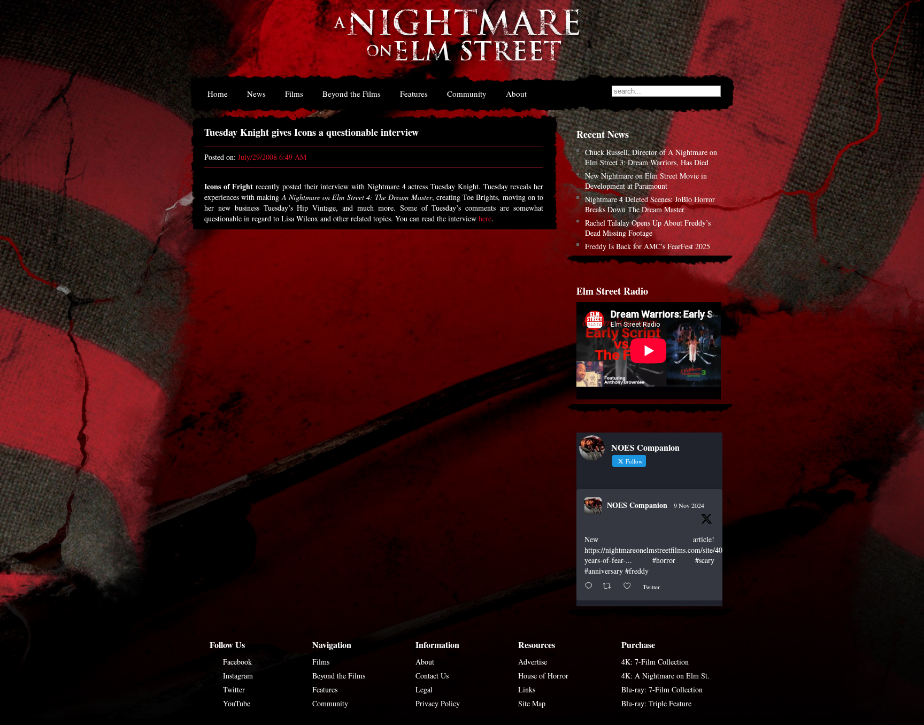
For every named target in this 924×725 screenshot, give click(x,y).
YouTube (236, 703)
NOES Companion (637, 505)
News (256, 93)
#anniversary (603, 571)
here (485, 218)
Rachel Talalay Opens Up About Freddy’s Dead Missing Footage (648, 228)
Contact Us (432, 675)
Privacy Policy (437, 703)
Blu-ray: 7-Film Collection (662, 689)
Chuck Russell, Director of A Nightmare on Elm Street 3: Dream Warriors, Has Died (651, 157)
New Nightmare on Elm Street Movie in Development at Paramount (646, 181)
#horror (663, 560)
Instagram (238, 675)
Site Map (531, 703)
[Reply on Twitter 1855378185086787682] (591, 586)
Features (414, 93)
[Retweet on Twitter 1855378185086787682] (610, 586)
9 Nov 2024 (689, 505)
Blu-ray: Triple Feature (656, 703)
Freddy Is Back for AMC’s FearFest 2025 (647, 246)
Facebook (237, 662)
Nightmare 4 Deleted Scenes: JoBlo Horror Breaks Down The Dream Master (650, 204)
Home (217, 93)
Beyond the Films (351, 93)
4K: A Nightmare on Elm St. (665, 675)
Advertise (532, 662)
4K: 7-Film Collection (655, 662)
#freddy (637, 571)
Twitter (234, 689)
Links (526, 689)
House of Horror (543, 675)
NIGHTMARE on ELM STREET (456, 42)
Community (467, 93)
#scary (704, 560)
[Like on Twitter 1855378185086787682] (630, 586)
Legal (424, 689)
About (516, 93)
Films (294, 93)
